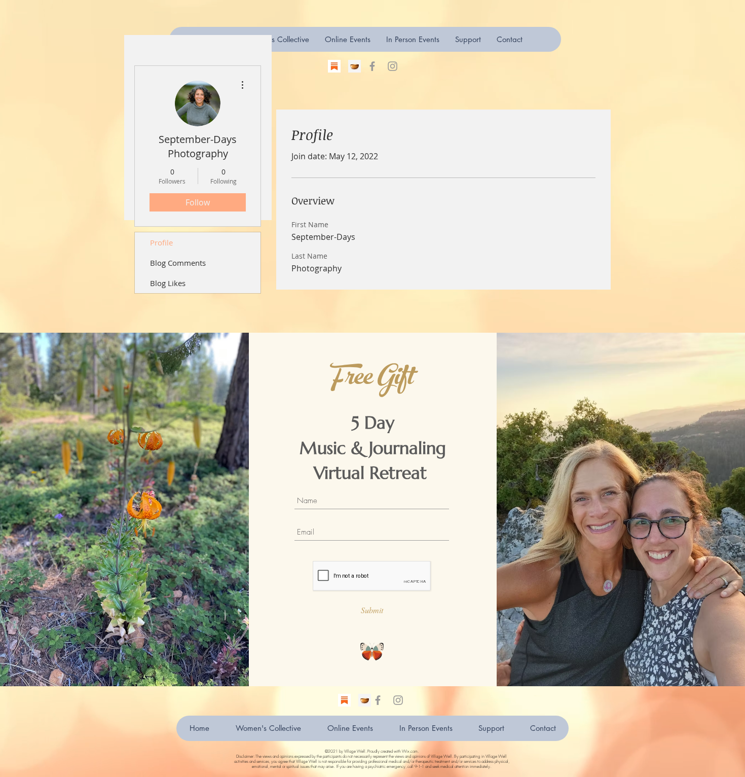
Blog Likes (167, 283)
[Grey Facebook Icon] (372, 66)
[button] (468, 39)
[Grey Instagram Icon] (392, 66)
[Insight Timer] (354, 66)
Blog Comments (178, 263)
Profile (161, 242)
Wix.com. (410, 751)
